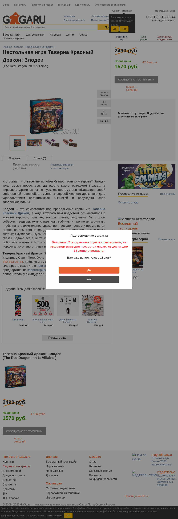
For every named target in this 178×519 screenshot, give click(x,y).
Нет (89, 279)
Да (89, 270)
